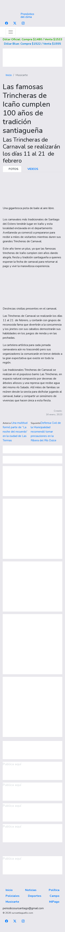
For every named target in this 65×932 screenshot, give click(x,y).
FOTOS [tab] (13, 169)
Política (54, 890)
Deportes (34, 896)
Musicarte (12, 902)
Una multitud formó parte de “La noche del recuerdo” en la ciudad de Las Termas (15, 431)
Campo (54, 896)
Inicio (9, 75)
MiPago (54, 902)
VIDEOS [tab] (32, 169)
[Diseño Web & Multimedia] (32, 930)
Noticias (30, 890)
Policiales (13, 896)
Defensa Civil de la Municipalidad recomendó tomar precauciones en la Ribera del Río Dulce (46, 431)
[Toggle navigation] (11, 32)
